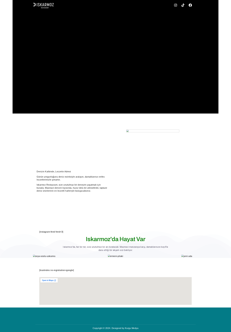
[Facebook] (190, 5)
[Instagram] (175, 5)
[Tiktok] (183, 5)
